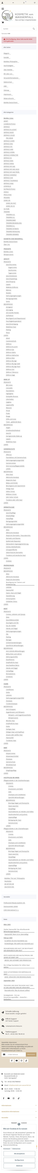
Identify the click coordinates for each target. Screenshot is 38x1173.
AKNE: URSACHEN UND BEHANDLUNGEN (17, 977)
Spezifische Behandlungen (14, 645)
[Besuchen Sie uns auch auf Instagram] (21, 1060)
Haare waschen (13, 806)
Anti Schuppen (11, 709)
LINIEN (6, 335)
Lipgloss (8, 402)
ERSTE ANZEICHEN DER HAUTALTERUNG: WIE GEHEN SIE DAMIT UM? (18, 956)
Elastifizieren (10, 660)
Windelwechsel (11, 765)
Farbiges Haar (10, 729)
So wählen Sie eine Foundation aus (15, 941)
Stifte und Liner (11, 419)
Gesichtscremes (11, 264)
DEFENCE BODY (9, 132)
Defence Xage (10, 375)
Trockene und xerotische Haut (16, 555)
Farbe (8, 692)
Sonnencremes (11, 463)
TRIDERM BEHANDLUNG (14, 223)
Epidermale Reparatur (13, 541)
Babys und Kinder (12, 483)
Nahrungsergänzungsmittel (15, 460)
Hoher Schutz (10, 491)
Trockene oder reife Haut (14, 500)
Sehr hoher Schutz (12, 497)
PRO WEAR (9, 138)
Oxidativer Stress (11, 601)
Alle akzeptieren (19, 1153)
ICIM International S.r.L (11, 910)
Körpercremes (10, 753)
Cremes (10, 786)
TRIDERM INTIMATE (12, 229)
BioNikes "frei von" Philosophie (14, 878)
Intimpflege (9, 671)
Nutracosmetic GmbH (11, 906)
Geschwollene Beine (12, 665)
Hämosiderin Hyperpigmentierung (17, 544)
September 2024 (9, 980)
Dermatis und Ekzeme (13, 538)
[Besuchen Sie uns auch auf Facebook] (12, 1060)
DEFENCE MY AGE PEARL (11, 172)
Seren (8, 301)
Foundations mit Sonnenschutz (16, 457)
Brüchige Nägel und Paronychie (18, 803)
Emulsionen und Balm (15, 789)
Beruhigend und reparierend (15, 486)
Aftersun (9, 455)
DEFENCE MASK (9, 163)
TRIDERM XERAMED (12, 234)
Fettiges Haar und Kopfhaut (15, 732)
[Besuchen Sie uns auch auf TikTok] (26, 1060)
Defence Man (10, 358)
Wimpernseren (8, 254)
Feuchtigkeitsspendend (13, 321)
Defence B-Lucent (12, 347)
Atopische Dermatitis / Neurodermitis (18, 535)
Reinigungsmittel (11, 298)
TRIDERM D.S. (10, 226)
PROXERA (7, 197)
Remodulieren (10, 674)
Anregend (9, 307)
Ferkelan (9, 561)
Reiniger (8, 640)
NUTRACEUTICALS (9, 189)
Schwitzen (9, 677)
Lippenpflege (12, 817)
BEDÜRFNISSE (8, 304)
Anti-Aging (9, 310)
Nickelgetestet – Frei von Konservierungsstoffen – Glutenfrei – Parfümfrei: (16, 997)
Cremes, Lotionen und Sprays (15, 614)
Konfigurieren (19, 1160)
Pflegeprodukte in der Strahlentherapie (16, 780)
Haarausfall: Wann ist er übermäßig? (16, 934)
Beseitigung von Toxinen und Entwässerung (15, 583)
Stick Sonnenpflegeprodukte (15, 466)
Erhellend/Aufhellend (13, 430)
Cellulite (8, 587)
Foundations (10, 391)
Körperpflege (10, 516)
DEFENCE (7, 127)
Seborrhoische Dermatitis (14, 552)
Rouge (8, 416)
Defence (8, 344)
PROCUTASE (7, 195)
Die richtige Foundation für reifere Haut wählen (17, 966)
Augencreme (12, 267)
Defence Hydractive (12, 355)
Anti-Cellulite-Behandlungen (15, 651)
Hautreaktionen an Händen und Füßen (21, 812)
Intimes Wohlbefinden (13, 547)
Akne (7, 530)
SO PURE (6, 209)
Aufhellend (9, 315)
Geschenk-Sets (9, 887)
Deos (7, 617)
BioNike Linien (8, 252)
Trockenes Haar (11, 740)
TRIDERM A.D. (10, 214)
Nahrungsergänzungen (13, 296)
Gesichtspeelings (11, 279)
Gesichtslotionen (11, 276)
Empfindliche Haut (12, 662)
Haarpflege (9, 518)
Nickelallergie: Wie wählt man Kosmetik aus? (19, 943)
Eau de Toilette (11, 626)
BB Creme (9, 385)
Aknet (8, 338)
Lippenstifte (10, 405)
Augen (8, 427)
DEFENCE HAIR (8, 149)
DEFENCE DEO (8, 144)
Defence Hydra (11, 352)
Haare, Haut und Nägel (13, 593)
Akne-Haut (9, 474)
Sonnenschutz (10, 762)
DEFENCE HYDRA (9, 152)
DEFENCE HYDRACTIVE (11, 155)
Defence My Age (11, 361)
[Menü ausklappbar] (3, 9)
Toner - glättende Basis (13, 422)
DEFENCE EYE (8, 146)
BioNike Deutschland (10, 242)
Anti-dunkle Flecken (12, 313)
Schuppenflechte (11, 550)
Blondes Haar (10, 721)
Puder (8, 413)
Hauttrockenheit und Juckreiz (17, 814)
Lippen (8, 284)
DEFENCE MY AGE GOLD (11, 169)
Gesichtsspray (10, 281)
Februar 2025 (8, 938)
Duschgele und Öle (12, 623)
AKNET (6, 121)
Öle (7, 634)
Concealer (9, 388)
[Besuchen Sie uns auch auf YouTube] (17, 1060)
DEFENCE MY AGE (9, 166)
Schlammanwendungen (14, 643)
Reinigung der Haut (14, 820)
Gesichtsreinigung (12, 324)
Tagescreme (12, 273)
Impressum (6, 1148)
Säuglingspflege (11, 770)
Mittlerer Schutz (11, 494)
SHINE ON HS (10, 206)
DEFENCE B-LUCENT (10, 129)
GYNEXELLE (7, 186)
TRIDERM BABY (11, 220)
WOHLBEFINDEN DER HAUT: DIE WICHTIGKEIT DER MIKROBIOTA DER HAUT (18, 949)
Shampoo (9, 701)
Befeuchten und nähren (14, 654)
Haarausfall (10, 590)
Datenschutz (16, 1148)
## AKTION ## (9, 884)
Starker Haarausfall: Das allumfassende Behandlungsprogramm (17, 930)
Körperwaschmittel (12, 756)
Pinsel (8, 410)
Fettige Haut (10, 489)
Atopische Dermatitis (13, 579)
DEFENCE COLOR (9, 135)
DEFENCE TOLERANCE (11, 180)
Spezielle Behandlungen (16, 797)
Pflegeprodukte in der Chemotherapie (16, 828)
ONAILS (6, 192)
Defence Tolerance (12, 372)
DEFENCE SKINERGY (10, 175)
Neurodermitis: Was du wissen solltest (17, 990)
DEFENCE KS (8, 158)
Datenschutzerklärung (9, 1046)
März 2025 (7, 924)
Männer (8, 290)
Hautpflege (11, 809)
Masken (8, 293)
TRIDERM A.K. (10, 217)
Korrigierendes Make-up (14, 436)
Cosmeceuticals (11, 341)
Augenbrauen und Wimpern (15, 712)
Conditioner (10, 689)
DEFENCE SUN (8, 178)
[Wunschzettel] (34, 3)
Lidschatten (10, 399)
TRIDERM (7, 212)
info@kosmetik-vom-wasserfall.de (20, 1085)
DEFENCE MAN (8, 161)
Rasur (8, 332)
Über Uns (7, 244)
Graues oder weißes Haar (14, 735)
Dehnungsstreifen (12, 657)
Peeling (8, 330)
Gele (9, 792)
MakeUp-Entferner (12, 287)
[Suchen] (34, 29)
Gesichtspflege (11, 513)
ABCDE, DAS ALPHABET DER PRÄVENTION (17, 960)
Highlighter (9, 393)
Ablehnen (19, 1166)
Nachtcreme (12, 270)
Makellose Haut (11, 327)
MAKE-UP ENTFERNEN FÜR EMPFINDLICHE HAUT (17, 973)
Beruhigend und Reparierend (15, 318)
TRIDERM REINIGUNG (13, 231)
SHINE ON (7, 200)
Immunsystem (10, 598)
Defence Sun (10, 369)
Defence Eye (10, 349)
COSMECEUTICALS (9, 124)
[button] (13, 2)
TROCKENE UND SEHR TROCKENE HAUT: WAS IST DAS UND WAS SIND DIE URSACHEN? (18, 986)
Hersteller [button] (5, 1118)
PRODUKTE (7, 262)
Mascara (9, 408)
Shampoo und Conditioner (17, 795)
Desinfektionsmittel (12, 620)
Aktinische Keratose (12, 477)
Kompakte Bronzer (12, 396)
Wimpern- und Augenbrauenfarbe (19, 715)
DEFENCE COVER (9, 141)
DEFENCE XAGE (8, 183)
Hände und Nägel (12, 628)
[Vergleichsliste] (24, 3)
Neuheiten (7, 881)
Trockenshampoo (11, 704)
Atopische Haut (11, 480)
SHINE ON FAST (11, 203)
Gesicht (8, 433)
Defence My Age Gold (13, 364)
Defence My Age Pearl (13, 366)
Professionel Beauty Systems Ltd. (14, 903)
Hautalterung (10, 596)
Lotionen (9, 695)
